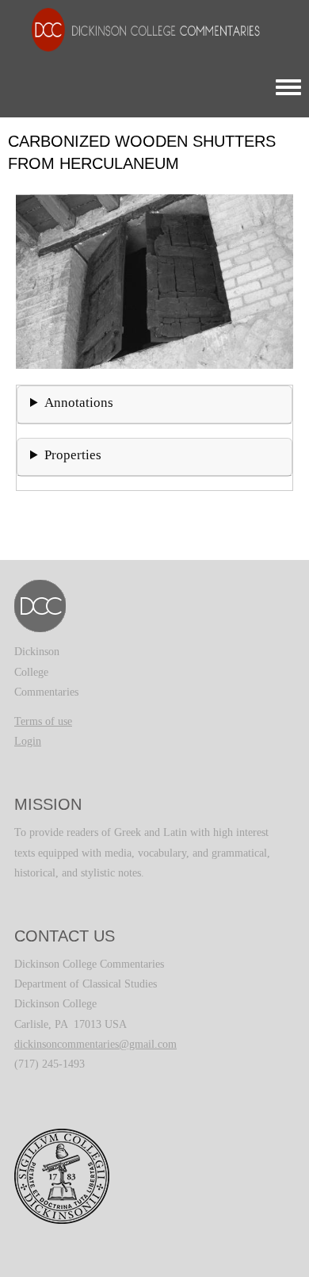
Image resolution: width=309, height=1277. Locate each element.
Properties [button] (72, 454)
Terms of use (43, 721)
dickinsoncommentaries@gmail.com (95, 1044)
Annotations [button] (78, 402)
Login (27, 741)
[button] (154, 280)
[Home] (138, 29)
